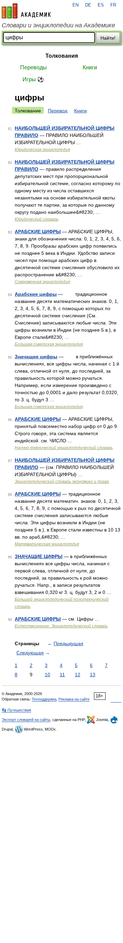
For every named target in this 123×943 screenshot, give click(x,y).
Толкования (61, 56)
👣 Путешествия (16, 710)
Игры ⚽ (33, 79)
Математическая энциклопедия (47, 544)
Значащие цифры (36, 356)
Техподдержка (44, 699)
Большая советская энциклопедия (49, 344)
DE (88, 5)
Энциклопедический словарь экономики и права (62, 481)
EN (75, 5)
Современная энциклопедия (42, 281)
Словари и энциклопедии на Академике (58, 25)
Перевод (57, 110)
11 (62, 674)
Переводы (33, 67)
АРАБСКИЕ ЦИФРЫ (38, 231)
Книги (90, 67)
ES (101, 5)
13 (92, 674)
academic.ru (26, 10)
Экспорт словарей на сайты (26, 720)
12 (77, 674)
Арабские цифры (36, 294)
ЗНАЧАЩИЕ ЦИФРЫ (39, 556)
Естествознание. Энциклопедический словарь (61, 626)
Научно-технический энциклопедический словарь (64, 447)
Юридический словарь (36, 219)
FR (113, 5)
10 (47, 674)
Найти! (107, 38)
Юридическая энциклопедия (42, 149)
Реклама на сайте (74, 699)
